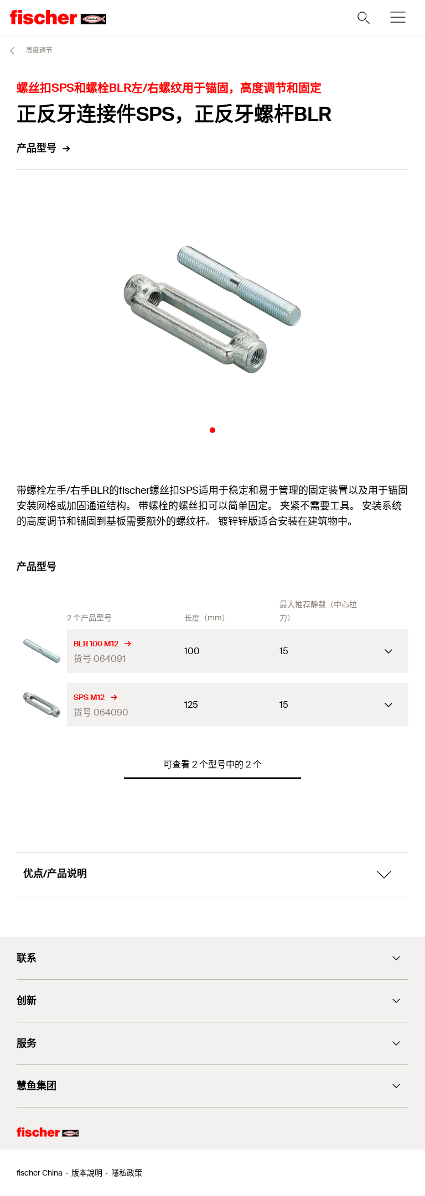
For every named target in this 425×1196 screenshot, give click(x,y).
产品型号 (36, 148)
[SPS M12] (41, 704)
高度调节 (38, 50)
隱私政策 (126, 1173)
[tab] (212, 430)
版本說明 (86, 1173)
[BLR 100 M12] (41, 651)
